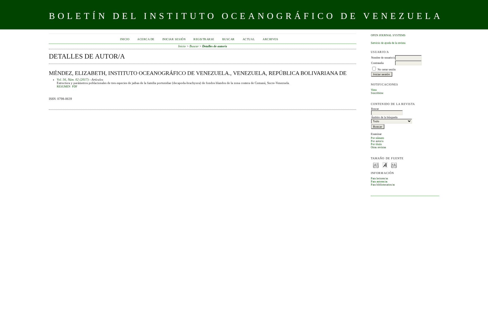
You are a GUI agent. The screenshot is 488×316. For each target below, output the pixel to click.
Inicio (124, 39)
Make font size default (385, 165)
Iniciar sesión (174, 39)
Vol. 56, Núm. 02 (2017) (73, 79)
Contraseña (377, 63)
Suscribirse (377, 92)
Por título (376, 144)
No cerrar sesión (387, 69)
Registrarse (203, 39)
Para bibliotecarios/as (383, 184)
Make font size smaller (376, 165)
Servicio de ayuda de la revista (388, 42)
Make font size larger (394, 165)
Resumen (63, 86)
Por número (377, 137)
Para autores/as (379, 181)
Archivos (270, 39)
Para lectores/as (379, 178)
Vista (373, 89)
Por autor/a (377, 141)
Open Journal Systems (388, 35)
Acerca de (145, 39)
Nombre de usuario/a (383, 57)
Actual (249, 39)
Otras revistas (378, 147)
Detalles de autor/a (214, 46)
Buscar (228, 39)
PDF (74, 86)
